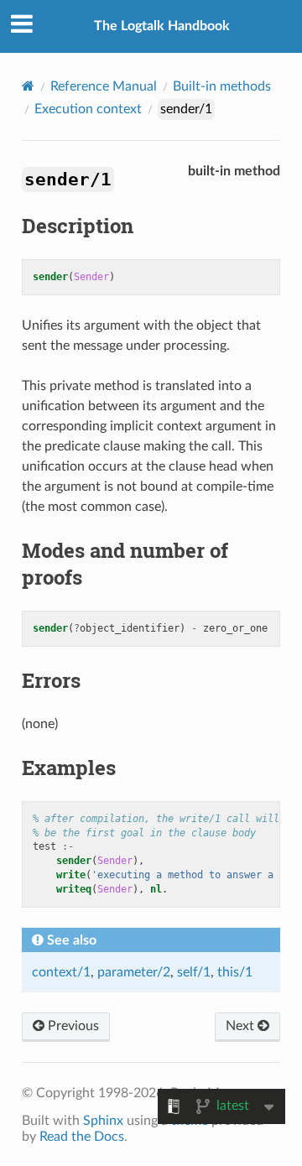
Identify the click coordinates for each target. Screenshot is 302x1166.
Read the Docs (81, 1136)
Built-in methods (222, 86)
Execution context (88, 109)
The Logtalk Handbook (162, 26)
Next (242, 1026)
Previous (71, 1026)
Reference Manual (103, 86)
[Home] (28, 86)
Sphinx (103, 1120)
